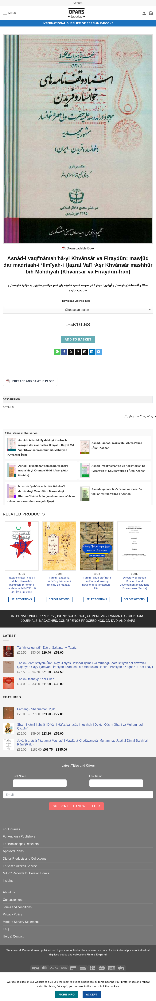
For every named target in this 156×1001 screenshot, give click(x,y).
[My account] (144, 13)
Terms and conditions (17, 907)
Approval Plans (13, 851)
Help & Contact (13, 936)
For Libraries (11, 829)
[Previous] (5, 565)
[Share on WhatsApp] (57, 352)
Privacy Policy (12, 914)
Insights (8, 880)
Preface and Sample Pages (33, 381)
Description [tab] (11, 399)
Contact (78, 2)
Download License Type (76, 301)
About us (9, 892)
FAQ (6, 929)
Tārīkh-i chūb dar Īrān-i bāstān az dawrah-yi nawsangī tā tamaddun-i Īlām (96, 583)
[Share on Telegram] (99, 352)
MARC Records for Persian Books (26, 873)
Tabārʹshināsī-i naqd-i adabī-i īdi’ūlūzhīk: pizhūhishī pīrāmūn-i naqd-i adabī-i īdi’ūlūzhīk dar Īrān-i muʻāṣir (21, 584)
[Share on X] (71, 352)
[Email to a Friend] (85, 352)
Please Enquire (96, 954)
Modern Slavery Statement (21, 921)
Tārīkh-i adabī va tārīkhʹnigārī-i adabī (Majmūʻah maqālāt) (59, 581)
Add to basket (78, 339)
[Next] (151, 565)
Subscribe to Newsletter (76, 806)
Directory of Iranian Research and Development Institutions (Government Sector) (134, 583)
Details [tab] (8, 407)
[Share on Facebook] (64, 352)
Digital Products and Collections (24, 858)
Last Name (95, 775)
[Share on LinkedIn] (92, 352)
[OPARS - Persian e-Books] (76, 13)
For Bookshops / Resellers (21, 844)
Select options (21, 599)
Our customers (12, 899)
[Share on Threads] (78, 352)
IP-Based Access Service (20, 866)
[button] (9, 13)
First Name (19, 775)
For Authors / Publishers (19, 836)
